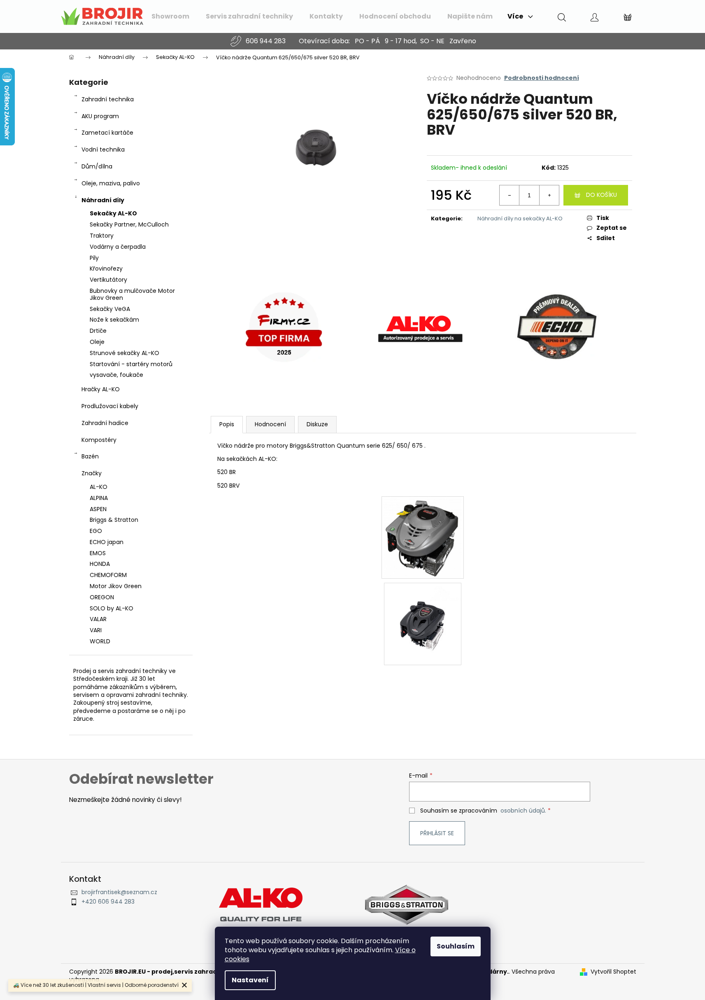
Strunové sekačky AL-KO (124, 353)
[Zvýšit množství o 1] (549, 195)
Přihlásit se (437, 833)
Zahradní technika (107, 99)
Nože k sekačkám (114, 319)
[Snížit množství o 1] (509, 195)
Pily (94, 258)
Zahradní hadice (104, 423)
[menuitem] (170, 16)
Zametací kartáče (107, 133)
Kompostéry (98, 440)
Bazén (90, 456)
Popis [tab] (226, 424)
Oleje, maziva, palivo (110, 183)
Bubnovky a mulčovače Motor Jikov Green (132, 294)
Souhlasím (456, 946)
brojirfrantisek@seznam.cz (119, 892)
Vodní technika (103, 149)
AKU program (100, 116)
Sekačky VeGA (110, 309)
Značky (91, 473)
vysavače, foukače (116, 375)
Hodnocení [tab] (270, 424)
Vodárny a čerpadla (118, 247)
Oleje (97, 342)
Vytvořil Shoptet (613, 972)
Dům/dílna (96, 166)
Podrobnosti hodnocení (541, 78)
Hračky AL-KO (100, 389)
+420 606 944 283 (108, 902)
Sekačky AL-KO (113, 213)
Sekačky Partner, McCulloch (129, 224)
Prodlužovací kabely (109, 406)
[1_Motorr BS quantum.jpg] (422, 621)
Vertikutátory (108, 280)
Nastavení (250, 980)
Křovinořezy (106, 268)
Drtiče (98, 331)
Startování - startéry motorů (131, 364)
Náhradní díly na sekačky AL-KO (520, 218)
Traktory (102, 235)
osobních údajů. (523, 810)
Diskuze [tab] (317, 424)
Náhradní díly (102, 200)
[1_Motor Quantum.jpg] (422, 537)
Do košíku (601, 195)
